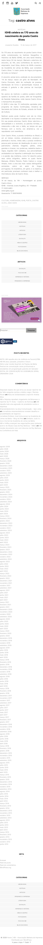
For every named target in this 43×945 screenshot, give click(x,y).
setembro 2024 (6, 502)
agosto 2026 (5, 447)
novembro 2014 (6, 784)
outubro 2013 (5, 815)
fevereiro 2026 (5, 461)
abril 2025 (4, 485)
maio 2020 (4, 626)
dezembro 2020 (6, 609)
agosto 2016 (5, 734)
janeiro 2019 (4, 664)
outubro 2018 (5, 672)
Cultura (5, 200)
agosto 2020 (5, 619)
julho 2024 (4, 506)
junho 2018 (4, 681)
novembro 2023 (6, 526)
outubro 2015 (5, 758)
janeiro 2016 (4, 751)
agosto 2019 (5, 648)
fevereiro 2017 (5, 720)
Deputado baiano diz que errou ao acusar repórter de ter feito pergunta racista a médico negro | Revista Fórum (20, 392)
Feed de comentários (8, 865)
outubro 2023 (5, 528)
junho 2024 (4, 509)
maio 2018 (4, 684)
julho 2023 (4, 535)
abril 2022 (4, 571)
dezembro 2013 (6, 811)
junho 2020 (4, 624)
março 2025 (4, 487)
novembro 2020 (6, 612)
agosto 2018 (5, 676)
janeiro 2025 (5, 492)
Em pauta (22, 238)
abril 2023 (4, 542)
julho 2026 (4, 449)
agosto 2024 (5, 504)
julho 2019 (4, 650)
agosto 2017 (4, 705)
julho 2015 (4, 765)
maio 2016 (4, 741)
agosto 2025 (5, 475)
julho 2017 (4, 708)
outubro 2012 (5, 842)
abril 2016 (4, 744)
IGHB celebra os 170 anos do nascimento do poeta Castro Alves (21, 36)
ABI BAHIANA (22, 222)
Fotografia (22, 246)
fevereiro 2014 (5, 806)
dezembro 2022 (6, 552)
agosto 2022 (5, 562)
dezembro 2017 (6, 696)
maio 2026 (4, 454)
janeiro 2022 (5, 578)
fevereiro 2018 (5, 691)
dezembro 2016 (6, 724)
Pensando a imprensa (22, 281)
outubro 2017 (5, 700)
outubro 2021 (5, 585)
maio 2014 (4, 799)
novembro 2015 (6, 755)
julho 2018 (4, 679)
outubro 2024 (5, 499)
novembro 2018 (6, 669)
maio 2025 (4, 482)
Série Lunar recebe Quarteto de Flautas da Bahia (18, 364)
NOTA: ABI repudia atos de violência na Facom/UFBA (20, 359)
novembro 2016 (6, 727)
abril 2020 (4, 629)
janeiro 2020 (5, 636)
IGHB (23, 200)
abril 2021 (4, 600)
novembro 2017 (6, 698)
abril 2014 (4, 801)
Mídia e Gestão (22, 242)
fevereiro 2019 (5, 662)
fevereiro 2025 (5, 490)
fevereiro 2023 (5, 547)
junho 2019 (4, 653)
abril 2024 (4, 514)
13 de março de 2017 (28, 45)
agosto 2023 (5, 533)
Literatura (22, 234)
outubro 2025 (5, 471)
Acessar (3, 860)
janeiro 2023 (5, 550)
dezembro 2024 (6, 494)
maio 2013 (4, 827)
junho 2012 (4, 844)
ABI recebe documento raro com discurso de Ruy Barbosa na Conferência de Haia (21, 428)
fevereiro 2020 (5, 633)
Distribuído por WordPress (22, 940)
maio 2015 (4, 770)
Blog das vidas (22, 250)
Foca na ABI (22, 272)
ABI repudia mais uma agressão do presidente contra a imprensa (19, 404)
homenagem (15, 200)
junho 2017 (4, 710)
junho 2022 (4, 566)
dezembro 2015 (6, 753)
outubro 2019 (5, 643)
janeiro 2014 (4, 808)
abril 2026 (4, 456)
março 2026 (4, 459)
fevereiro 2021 (5, 605)
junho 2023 (4, 538)
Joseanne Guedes (11, 45)
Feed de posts (5, 863)
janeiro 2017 (4, 722)
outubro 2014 (5, 787)
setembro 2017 (5, 703)
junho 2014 (4, 796)
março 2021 (4, 602)
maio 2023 (4, 540)
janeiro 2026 (5, 463)
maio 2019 (4, 655)
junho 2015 (4, 767)
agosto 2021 (5, 590)
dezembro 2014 (6, 782)
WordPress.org (5, 867)
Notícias (21, 30)
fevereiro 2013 (5, 835)
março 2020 (4, 631)
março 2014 (4, 803)
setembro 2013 (5, 818)
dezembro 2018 (6, 667)
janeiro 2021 (4, 607)
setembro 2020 (6, 617)
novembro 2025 (6, 468)
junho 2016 (4, 739)
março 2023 (4, 545)
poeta (28, 200)
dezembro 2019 (6, 638)
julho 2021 (4, 593)
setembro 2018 (5, 674)
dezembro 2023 (6, 523)
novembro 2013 (6, 813)
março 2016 (4, 746)
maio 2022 (4, 569)
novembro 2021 (6, 583)
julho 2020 (4, 621)
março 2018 (4, 688)
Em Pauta (22, 268)
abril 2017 (3, 715)
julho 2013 (4, 823)
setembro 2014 (5, 789)
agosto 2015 (5, 763)
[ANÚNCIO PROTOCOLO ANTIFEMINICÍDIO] (22, 310)
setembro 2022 (6, 559)
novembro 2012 (6, 839)
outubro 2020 (5, 614)
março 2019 (4, 660)
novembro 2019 (6, 641)
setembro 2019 (5, 645)
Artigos (22, 230)
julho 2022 (4, 564)
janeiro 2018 (4, 693)
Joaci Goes (12, 203)
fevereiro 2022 (5, 576)
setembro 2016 (5, 732)
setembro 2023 (6, 530)
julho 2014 (4, 794)
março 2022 (4, 573)
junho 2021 (4, 595)
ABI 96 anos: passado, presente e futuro (15, 362)
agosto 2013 (5, 820)
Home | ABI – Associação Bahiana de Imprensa (24, 938)
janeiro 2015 (4, 779)
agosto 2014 (5, 791)
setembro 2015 (5, 760)
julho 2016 (4, 736)
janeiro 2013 (4, 837)
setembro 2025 (6, 473)
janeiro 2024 (5, 521)
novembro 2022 (6, 554)
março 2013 (4, 832)
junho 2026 (4, 451)
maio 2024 (4, 511)
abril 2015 (4, 772)
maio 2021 (4, 597)
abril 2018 (4, 686)
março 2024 (4, 516)
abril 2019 (4, 657)
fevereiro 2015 (5, 777)
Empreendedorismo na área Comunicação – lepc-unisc (20, 409)
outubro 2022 (5, 557)
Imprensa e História (22, 277)
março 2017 (4, 717)
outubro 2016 (5, 729)
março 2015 (4, 775)
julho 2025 (4, 478)
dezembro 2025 (6, 466)
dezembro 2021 (6, 581)
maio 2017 (4, 712)
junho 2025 (4, 480)
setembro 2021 (5, 588)
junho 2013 (4, 825)
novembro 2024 (6, 497)
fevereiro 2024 (5, 518)
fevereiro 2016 (5, 748)
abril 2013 (4, 830)
